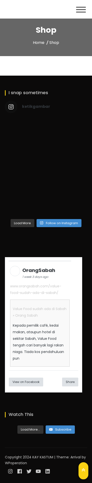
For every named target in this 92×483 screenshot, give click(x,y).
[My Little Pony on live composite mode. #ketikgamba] (67, 204)
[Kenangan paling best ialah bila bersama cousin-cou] (67, 154)
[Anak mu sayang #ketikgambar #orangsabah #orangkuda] (25, 179)
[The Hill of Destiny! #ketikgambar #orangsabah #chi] (67, 130)
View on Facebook (26, 382)
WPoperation (16, 463)
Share (70, 382)
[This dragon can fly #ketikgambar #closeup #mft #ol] (67, 179)
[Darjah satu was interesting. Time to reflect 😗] (25, 154)
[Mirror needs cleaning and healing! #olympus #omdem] (25, 130)
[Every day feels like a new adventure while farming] (25, 204)
